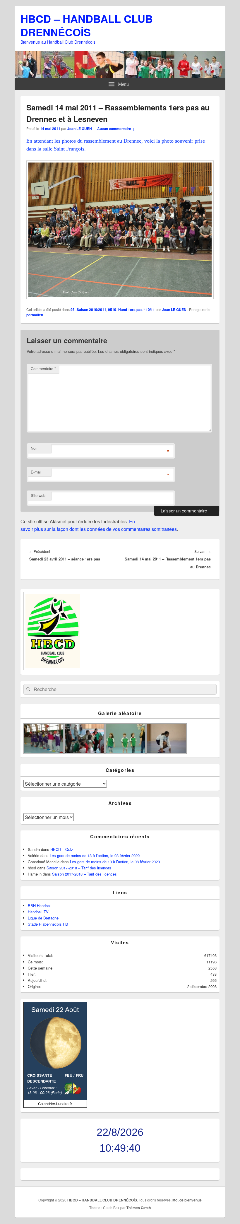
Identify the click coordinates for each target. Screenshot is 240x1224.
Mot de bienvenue (187, 1200)
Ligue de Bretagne (43, 918)
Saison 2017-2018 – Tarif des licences (79, 868)
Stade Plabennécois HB (48, 924)
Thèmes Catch (138, 1207)
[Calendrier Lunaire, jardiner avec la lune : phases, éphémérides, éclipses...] (55, 1106)
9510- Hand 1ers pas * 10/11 (131, 309)
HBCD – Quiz (61, 849)
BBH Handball (40, 905)
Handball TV (38, 911)
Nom (35, 448)
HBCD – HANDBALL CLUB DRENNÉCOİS (86, 25)
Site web (38, 495)
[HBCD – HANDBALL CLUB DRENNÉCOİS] (120, 76)
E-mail (36, 472)
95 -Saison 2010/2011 (88, 309)
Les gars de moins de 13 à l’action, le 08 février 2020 (95, 855)
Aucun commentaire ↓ (116, 128)
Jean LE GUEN (79, 128)
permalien (34, 314)
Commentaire (43, 368)
